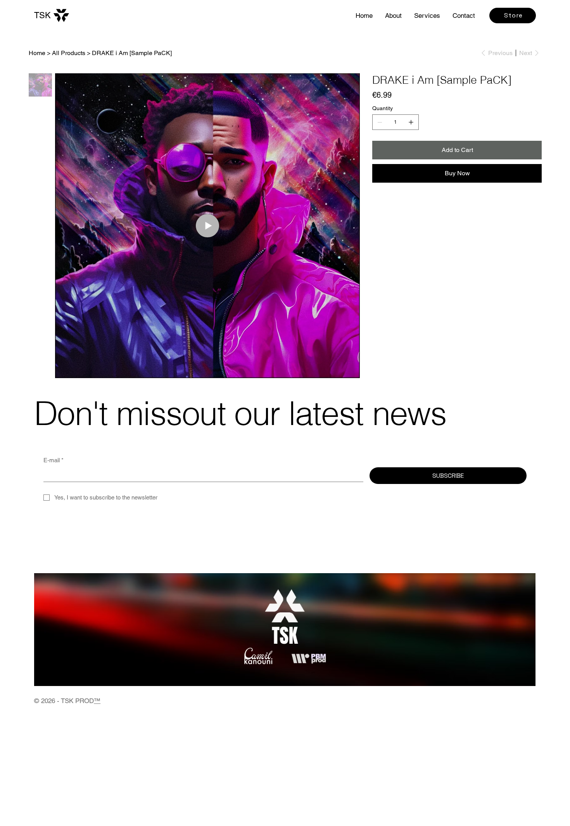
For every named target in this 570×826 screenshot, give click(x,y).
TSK (42, 15)
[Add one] (411, 122)
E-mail (53, 460)
